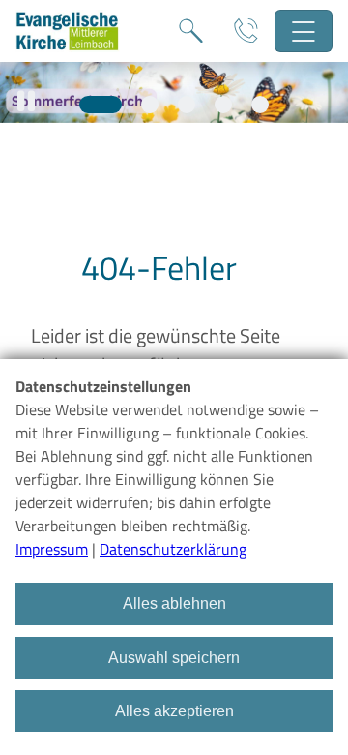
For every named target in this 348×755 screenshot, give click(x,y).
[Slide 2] (149, 104)
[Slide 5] (260, 104)
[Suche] (191, 31)
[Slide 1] (100, 104)
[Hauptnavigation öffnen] (304, 31)
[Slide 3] (186, 104)
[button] (26, 101)
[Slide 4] (223, 104)
